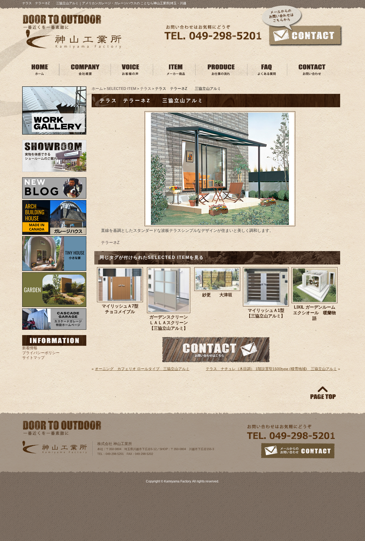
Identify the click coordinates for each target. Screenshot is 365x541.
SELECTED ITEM (121, 88)
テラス (145, 88)
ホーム (97, 88)
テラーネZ (110, 242)
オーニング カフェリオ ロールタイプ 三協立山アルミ (142, 369)
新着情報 (29, 348)
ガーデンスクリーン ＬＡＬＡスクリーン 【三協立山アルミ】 (170, 323)
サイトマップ (33, 357)
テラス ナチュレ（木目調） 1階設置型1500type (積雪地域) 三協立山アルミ (271, 369)
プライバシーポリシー (41, 353)
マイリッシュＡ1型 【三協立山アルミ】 (268, 313)
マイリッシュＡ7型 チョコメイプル (122, 309)
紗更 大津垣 (217, 295)
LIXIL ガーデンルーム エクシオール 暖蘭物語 (315, 313)
